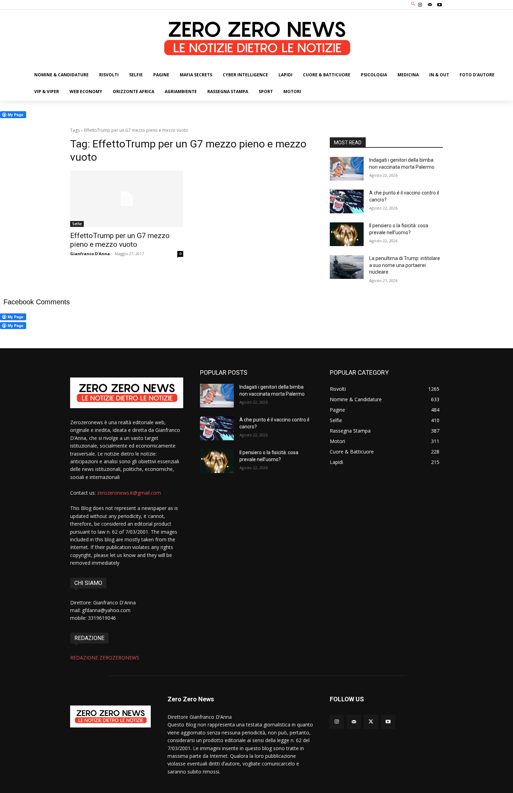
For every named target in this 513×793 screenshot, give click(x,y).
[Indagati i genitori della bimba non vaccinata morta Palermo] (347, 169)
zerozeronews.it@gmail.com (129, 492)
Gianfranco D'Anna (90, 253)
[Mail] (430, 5)
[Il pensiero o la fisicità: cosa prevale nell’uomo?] (347, 234)
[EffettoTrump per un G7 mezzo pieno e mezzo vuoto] (126, 198)
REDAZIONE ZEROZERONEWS (104, 657)
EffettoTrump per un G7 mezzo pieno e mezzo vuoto (120, 240)
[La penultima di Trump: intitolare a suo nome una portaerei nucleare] (347, 267)
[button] (413, 4)
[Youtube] (440, 5)
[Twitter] (371, 722)
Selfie (77, 223)
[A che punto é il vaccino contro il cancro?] (347, 201)
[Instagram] (420, 5)
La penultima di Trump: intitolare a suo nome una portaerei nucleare (404, 265)
